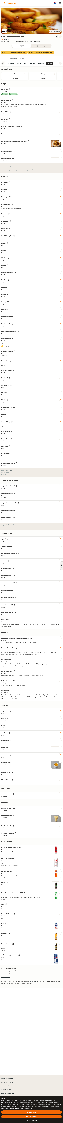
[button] (9, 3)
